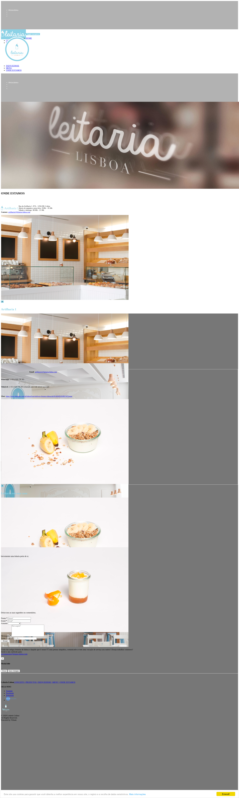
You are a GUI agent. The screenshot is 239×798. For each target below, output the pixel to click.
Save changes (14, 671)
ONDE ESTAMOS (67, 682)
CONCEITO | (20, 682)
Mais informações (137, 794)
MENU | (56, 682)
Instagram (10, 695)
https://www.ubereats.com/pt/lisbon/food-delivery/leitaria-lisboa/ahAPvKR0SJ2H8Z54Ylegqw (39, 396)
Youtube (9, 691)
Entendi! (226, 794)
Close (4, 671)
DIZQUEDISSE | (45, 682)
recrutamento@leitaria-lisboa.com (14, 654)
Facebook (10, 693)
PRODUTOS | (32, 682)
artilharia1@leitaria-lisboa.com (19, 212)
